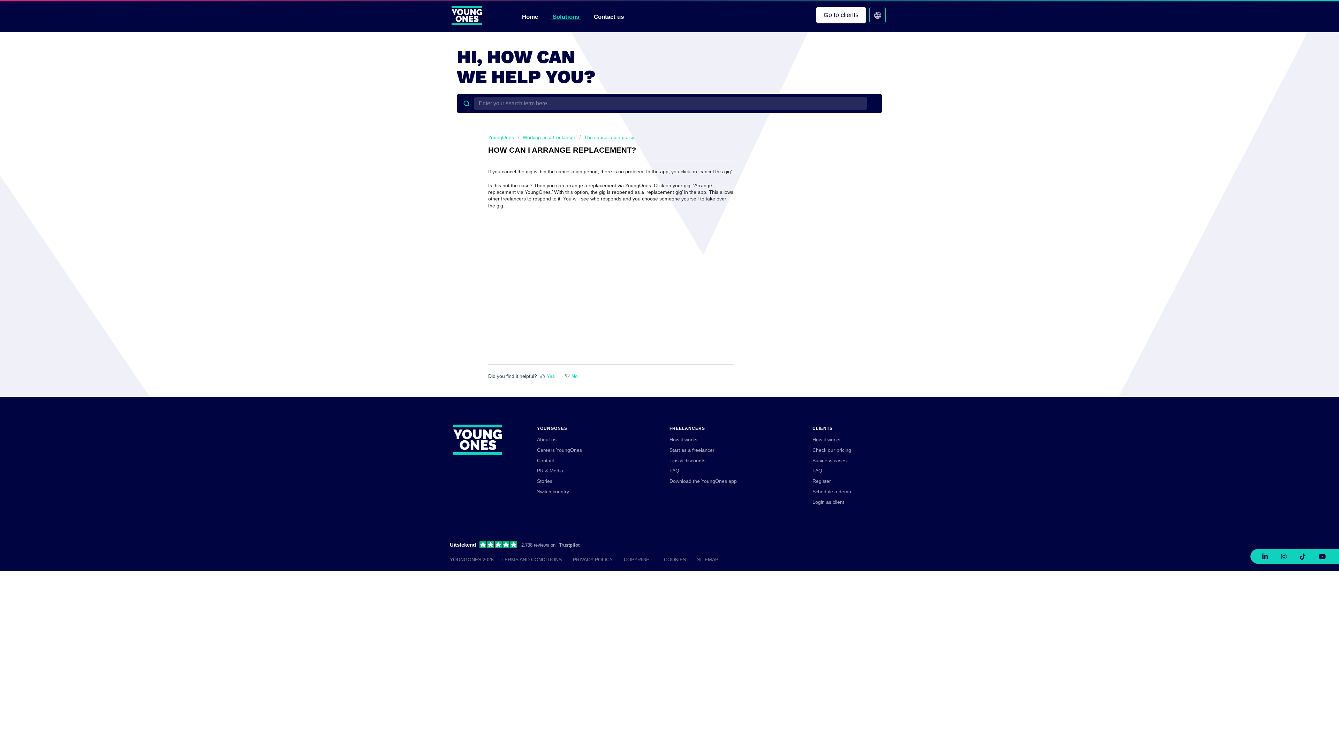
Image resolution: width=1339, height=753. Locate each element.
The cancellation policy (609, 137)
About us (547, 439)
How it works (683, 439)
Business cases (829, 460)
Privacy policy (593, 559)
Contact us (609, 17)
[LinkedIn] (1265, 556)
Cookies (675, 559)
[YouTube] (1322, 556)
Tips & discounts (687, 460)
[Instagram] (1284, 556)
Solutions (566, 17)
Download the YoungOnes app (703, 481)
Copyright (638, 559)
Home (530, 17)
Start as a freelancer (692, 450)
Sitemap (707, 559)
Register (821, 481)
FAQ (674, 470)
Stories (544, 481)
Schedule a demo (831, 491)
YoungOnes (501, 137)
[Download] (656, 292)
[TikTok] (1303, 556)
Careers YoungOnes (559, 450)
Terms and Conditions (531, 559)
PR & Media (550, 470)
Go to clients (841, 15)
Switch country (553, 491)
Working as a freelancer (549, 137)
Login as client (828, 502)
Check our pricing (831, 450)
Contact (545, 460)
